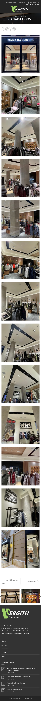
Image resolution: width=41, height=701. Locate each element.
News (3, 656)
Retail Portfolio (20, 16)
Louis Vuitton (31, 581)
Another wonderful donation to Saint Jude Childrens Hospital (21, 669)
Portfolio (4, 649)
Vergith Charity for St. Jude (16, 683)
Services (4, 645)
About (3, 653)
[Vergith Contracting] (20, 9)
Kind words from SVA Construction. (19, 676)
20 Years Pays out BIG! (14, 689)
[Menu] (2, 9)
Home (3, 641)
